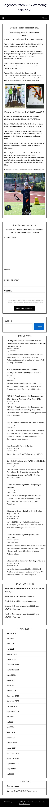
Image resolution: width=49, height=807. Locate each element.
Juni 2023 (10, 774)
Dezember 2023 (13, 753)
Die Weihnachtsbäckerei (25, 596)
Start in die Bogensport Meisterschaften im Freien (25, 422)
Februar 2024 (12, 743)
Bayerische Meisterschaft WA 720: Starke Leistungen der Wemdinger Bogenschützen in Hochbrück (23, 372)
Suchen (8, 321)
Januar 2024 (11, 748)
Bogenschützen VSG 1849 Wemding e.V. (22, 791)
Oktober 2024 (12, 706)
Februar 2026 (12, 654)
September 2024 (13, 711)
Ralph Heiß (9, 588)
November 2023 (13, 758)
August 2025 (11, 675)
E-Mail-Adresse (12, 280)
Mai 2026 (10, 649)
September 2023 (13, 764)
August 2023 (11, 769)
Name (7, 269)
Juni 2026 (10, 644)
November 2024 (13, 701)
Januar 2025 (11, 691)
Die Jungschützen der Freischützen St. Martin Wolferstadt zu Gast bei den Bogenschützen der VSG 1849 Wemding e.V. (26, 343)
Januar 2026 (11, 659)
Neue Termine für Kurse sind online (20, 446)
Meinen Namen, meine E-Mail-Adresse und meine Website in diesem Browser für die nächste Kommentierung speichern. (26, 302)
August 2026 (11, 633)
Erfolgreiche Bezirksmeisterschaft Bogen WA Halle (26, 561)
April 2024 (11, 732)
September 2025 (13, 670)
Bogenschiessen (13, 786)
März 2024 (11, 737)
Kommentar (10, 237)
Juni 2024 (10, 722)
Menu (44, 18)
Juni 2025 (10, 680)
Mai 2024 (10, 727)
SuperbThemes (24, 804)
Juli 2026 (10, 638)
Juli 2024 (10, 717)
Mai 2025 (10, 685)
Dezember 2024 (13, 696)
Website (8, 291)
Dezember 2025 (13, 664)
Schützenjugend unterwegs (26, 601)
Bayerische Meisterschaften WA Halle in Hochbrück (26, 461)
